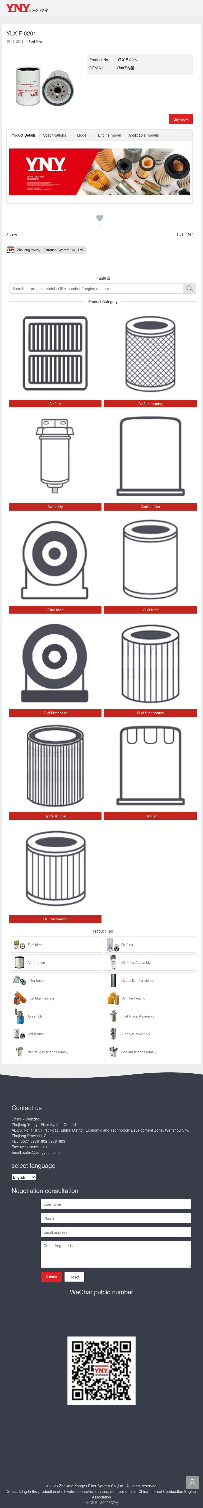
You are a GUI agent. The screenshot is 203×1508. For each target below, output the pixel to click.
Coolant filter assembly (138, 1051)
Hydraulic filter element (138, 980)
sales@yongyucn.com (41, 1152)
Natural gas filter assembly (47, 1051)
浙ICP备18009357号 (102, 1502)
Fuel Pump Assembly (137, 1016)
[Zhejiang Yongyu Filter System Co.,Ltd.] (27, 8)
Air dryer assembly (135, 1033)
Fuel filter (36, 41)
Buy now (181, 119)
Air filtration (36, 962)
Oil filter (127, 944)
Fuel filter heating (40, 998)
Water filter (35, 1033)
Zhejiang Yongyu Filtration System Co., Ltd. (50, 249)
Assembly (35, 1016)
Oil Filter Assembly (136, 962)
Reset (74, 1277)
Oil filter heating (133, 998)
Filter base (35, 980)
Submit (51, 1276)
